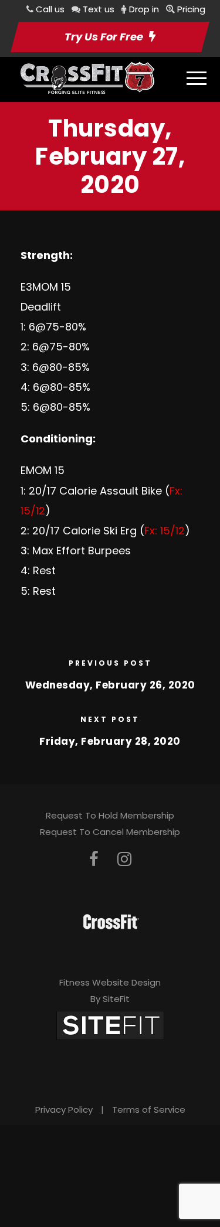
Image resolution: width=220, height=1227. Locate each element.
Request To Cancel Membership (110, 832)
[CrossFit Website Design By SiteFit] (110, 1024)
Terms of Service (148, 1109)
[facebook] (94, 859)
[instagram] (124, 859)
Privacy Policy (64, 1109)
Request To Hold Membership (110, 815)
